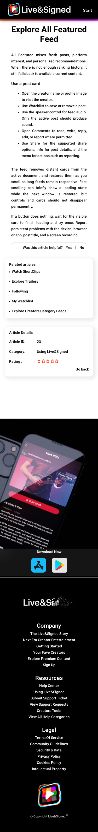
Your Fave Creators (49, 652)
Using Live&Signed (52, 351)
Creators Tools (49, 710)
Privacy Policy (49, 756)
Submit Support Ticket (49, 698)
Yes (69, 247)
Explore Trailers (25, 281)
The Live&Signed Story (49, 634)
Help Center (49, 686)
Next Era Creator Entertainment (49, 640)
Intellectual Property (49, 769)
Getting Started (49, 646)
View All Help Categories (49, 717)
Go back (82, 369)
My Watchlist (22, 301)
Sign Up (49, 665)
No (81, 247)
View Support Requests (49, 704)
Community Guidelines (49, 744)
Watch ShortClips (26, 271)
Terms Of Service (49, 738)
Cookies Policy (49, 762)
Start (87, 10)
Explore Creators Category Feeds (39, 311)
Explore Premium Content (49, 658)
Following (20, 291)
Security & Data (49, 750)
